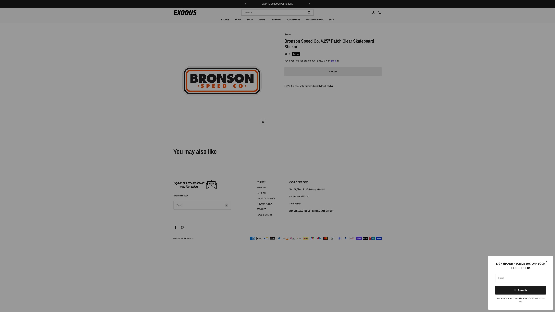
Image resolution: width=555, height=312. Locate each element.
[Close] (546, 261)
